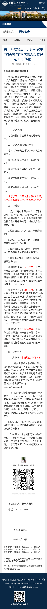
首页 (23, 17)
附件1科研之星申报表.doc (19, 547)
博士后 (42, 40)
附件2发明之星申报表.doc (19, 549)
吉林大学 (35, 8)
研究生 (30, 40)
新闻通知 (30, 17)
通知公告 (37, 17)
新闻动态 (8, 31)
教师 (5, 40)
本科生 (17, 40)
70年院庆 (20, 8)
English (28, 8)
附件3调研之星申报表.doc (19, 552)
